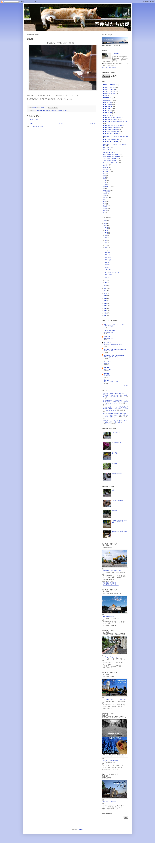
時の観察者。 (107, 375)
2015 (105, 305)
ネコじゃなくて (108, 361)
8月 (106, 238)
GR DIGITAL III (107, 148)
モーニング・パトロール (112, 272)
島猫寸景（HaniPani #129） (111, 356)
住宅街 (105, 193)
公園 (59, 110)
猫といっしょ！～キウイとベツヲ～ (114, 324)
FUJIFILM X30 (107, 115)
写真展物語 (106, 191)
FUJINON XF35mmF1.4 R (110, 134)
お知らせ (105, 167)
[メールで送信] (49, 108)
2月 (106, 280)
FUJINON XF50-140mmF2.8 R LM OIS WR (115, 136)
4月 (106, 248)
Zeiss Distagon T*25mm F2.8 (111, 154)
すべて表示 (125, 385)
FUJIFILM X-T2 (107, 108)
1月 (106, 283)
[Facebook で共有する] (55, 108)
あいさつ (105, 165)
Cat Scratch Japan (109, 330)
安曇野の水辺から (108, 338)
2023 (105, 286)
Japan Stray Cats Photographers (114, 355)
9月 (106, 235)
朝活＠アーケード (117, 473)
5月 (106, 245)
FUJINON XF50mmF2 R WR (49, 110)
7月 (106, 240)
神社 (104, 195)
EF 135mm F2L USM (109, 85)
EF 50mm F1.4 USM (109, 91)
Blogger (81, 829)
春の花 (107, 267)
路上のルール (108, 343)
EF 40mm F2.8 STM (109, 89)
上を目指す (107, 363)
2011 (105, 315)
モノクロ (105, 169)
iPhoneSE (106, 150)
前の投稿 (92, 123)
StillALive (107, 336)
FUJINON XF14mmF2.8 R (110, 119)
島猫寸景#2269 (108, 369)
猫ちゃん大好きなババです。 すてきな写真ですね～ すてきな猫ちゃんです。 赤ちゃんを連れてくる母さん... (115, 415)
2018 (105, 298)
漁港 (104, 178)
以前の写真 (106, 171)
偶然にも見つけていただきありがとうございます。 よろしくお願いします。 (115, 421)
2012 (105, 313)
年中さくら (108, 260)
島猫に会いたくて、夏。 (110, 350)
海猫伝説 (106, 380)
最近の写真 (64, 110)
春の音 (107, 277)
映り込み (107, 255)
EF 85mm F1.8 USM (109, 93)
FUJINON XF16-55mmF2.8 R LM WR (114, 125)
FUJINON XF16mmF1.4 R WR (112, 127)
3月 (106, 250)
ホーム (61, 123)
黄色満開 (107, 252)
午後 (104, 180)
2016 (105, 303)
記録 (104, 176)
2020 (105, 293)
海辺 (104, 173)
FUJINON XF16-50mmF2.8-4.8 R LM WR (115, 121)
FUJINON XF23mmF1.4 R (110, 129)
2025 (105, 223)
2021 (105, 291)
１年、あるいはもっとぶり (111, 381)
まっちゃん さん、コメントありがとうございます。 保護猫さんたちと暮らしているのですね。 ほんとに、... (115, 408)
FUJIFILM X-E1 (107, 102)
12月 (106, 228)
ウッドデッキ (116, 432)
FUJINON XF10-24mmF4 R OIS (112, 117)
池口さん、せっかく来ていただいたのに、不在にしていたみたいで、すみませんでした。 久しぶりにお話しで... (115, 395)
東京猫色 (106, 374)
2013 (105, 310)
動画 (104, 204)
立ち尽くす (115, 453)
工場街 (105, 184)
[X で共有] (53, 108)
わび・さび (108, 270)
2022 (105, 288)
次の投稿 (29, 123)
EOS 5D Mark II (107, 98)
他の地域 (105, 197)
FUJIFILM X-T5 (36, 110)
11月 (106, 230)
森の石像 (114, 463)
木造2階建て (108, 257)
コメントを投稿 (34, 120)
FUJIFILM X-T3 (107, 111)
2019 (105, 296)
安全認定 (107, 265)
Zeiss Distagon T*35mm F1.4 (111, 156)
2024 (105, 226)
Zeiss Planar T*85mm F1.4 (111, 163)
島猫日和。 (107, 367)
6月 (106, 243)
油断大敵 (114, 510)
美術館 (105, 210)
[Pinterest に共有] (57, 108)
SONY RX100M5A (108, 152)
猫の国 (105, 206)
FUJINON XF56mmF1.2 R (110, 142)
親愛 (113, 490)
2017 (105, 301)
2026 (105, 221)
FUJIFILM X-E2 (107, 104)
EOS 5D (105, 95)
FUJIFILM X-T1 (107, 106)
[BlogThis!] (51, 108)
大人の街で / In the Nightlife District (113, 344)
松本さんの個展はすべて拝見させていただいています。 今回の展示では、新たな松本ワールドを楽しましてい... (115, 402)
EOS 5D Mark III (107, 100)
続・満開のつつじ (117, 443)
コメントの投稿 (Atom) (36, 126)
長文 (104, 199)
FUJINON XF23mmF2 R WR (111, 132)
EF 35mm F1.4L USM (109, 87)
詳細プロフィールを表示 (109, 67)
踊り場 (107, 262)
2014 (105, 308)
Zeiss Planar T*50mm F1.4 (111, 160)
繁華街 (105, 208)
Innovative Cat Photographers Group (115, 349)
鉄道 (104, 201)
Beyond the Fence (108, 332)
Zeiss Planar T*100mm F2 (110, 158)
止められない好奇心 (117, 500)
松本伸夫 (34, 107)
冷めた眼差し (109, 274)
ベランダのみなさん (109, 325)
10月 (106, 233)
